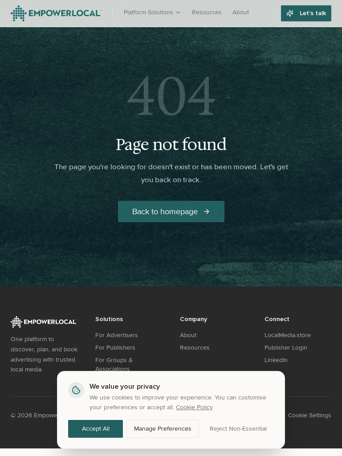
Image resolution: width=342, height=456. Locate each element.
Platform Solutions (148, 12)
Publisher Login (286, 347)
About (240, 12)
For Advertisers (116, 335)
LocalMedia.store (288, 335)
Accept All (96, 428)
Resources (207, 12)
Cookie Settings (309, 415)
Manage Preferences (162, 428)
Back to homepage (165, 211)
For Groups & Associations (114, 364)
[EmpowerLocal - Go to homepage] (56, 13)
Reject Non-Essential (238, 428)
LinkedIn (276, 360)
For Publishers (115, 347)
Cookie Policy (194, 407)
